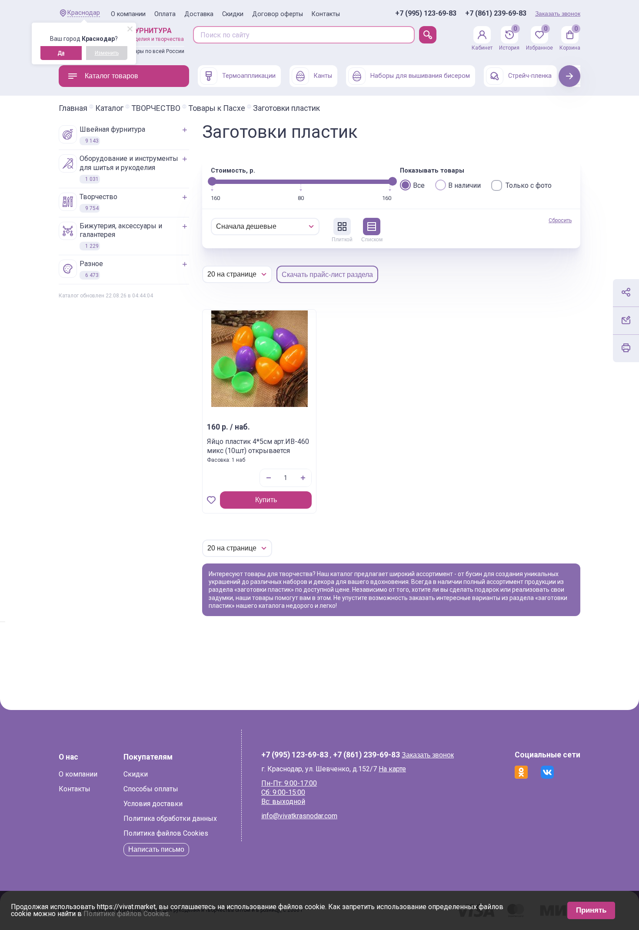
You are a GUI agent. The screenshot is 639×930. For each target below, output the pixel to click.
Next (569, 76)
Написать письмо (156, 849)
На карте (392, 769)
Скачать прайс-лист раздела (327, 274)
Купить (266, 499)
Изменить (107, 53)
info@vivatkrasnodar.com (299, 816)
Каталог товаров (111, 76)
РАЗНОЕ (91, 269)
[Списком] (371, 226)
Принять (591, 910)
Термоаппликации (249, 76)
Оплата (165, 14)
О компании (128, 14)
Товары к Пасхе (216, 108)
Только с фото (529, 185)
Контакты (326, 14)
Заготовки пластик (286, 108)
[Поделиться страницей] (626, 292)
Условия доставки (153, 804)
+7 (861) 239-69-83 (495, 13)
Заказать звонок (557, 13)
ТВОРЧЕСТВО (155, 108)
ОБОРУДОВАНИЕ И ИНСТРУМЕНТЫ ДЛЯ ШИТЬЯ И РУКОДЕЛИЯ (129, 168)
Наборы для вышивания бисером (420, 76)
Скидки (232, 14)
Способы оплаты (150, 789)
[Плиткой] (342, 226)
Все (419, 185)
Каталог (109, 108)
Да (60, 53)
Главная (73, 108)
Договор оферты (277, 14)
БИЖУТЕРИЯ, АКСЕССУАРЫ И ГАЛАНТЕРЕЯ (121, 236)
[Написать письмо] (626, 320)
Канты (323, 76)
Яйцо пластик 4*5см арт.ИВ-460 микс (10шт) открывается (258, 446)
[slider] (212, 181)
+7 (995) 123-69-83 (425, 13)
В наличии (464, 185)
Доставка (198, 14)
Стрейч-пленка (530, 76)
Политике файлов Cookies (126, 914)
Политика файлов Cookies (165, 833)
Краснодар (83, 13)
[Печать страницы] (626, 348)
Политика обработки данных (170, 818)
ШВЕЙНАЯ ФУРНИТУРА (112, 134)
